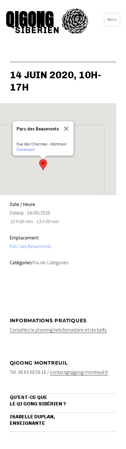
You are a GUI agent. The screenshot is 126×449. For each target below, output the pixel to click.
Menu (112, 19)
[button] (43, 165)
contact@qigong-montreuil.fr (79, 372)
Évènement (26, 149)
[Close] (66, 128)
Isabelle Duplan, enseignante (32, 420)
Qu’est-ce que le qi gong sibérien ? (38, 400)
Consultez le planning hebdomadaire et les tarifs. (58, 330)
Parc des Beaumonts (30, 246)
